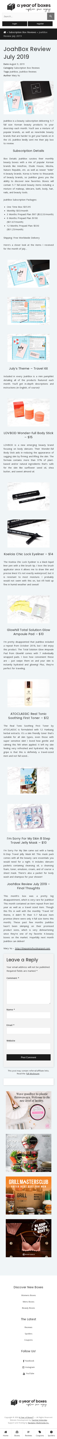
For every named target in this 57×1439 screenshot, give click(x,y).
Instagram (30, 1367)
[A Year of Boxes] (28, 1403)
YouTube (29, 1373)
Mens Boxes (28, 1301)
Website (11, 1040)
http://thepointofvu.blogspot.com (32, 948)
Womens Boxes (28, 1295)
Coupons (40, 1433)
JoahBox (14, 72)
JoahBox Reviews (27, 72)
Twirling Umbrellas (39, 1420)
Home (5, 1435)
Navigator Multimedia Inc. (38, 1423)
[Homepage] (4, 32)
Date (6, 64)
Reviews (28, 1433)
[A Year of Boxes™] (29, 7)
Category (8, 67)
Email (10, 1025)
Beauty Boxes (28, 1308)
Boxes (17, 1433)
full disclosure (32, 1073)
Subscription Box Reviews (22, 32)
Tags (6, 71)
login (14, 23)
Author (7, 75)
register (40, 23)
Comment (13, 978)
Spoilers (51, 1433)
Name (11, 1009)
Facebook (29, 1360)
